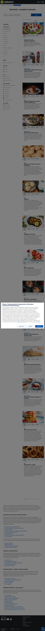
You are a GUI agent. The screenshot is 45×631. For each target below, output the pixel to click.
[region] (22, 315)
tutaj (39, 321)
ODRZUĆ (30, 326)
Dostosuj (21, 326)
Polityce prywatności (21, 321)
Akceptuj (39, 326)
